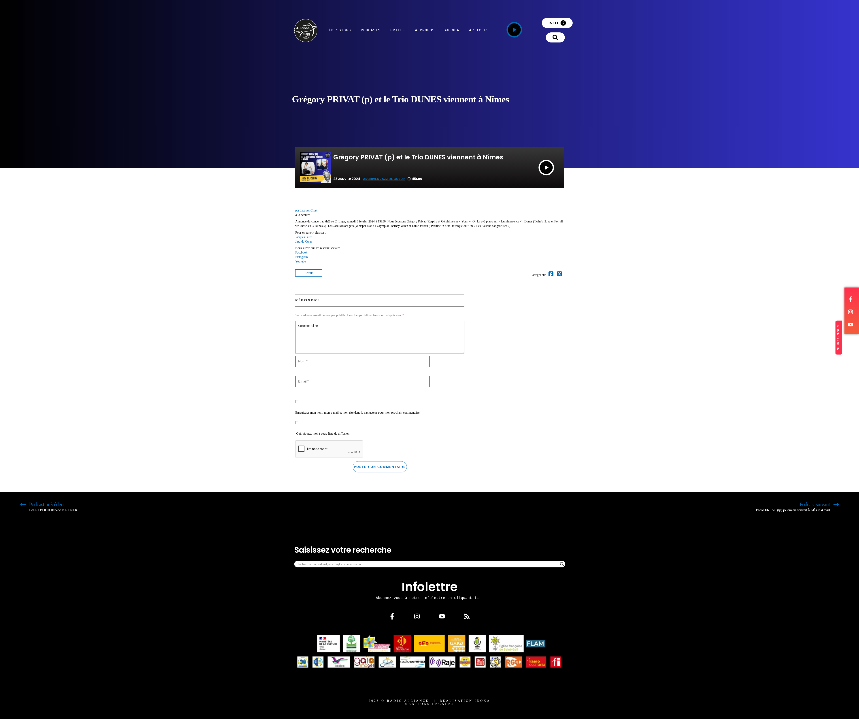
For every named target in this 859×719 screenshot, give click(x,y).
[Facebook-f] (392, 616)
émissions (340, 30)
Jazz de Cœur (303, 241)
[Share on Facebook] (551, 275)
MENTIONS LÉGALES (429, 704)
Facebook (301, 252)
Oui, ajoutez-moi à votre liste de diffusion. (322, 433)
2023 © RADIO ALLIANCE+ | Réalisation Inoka (429, 700)
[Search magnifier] (562, 564)
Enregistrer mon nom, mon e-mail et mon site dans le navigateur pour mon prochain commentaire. (357, 412)
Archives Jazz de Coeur (384, 179)
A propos (425, 30)
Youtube (300, 261)
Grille (397, 30)
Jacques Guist (303, 237)
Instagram (301, 257)
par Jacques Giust (306, 210)
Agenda (451, 30)
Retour (308, 273)
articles (479, 30)
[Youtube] (442, 616)
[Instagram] (417, 616)
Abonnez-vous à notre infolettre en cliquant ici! (429, 598)
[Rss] (467, 616)
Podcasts (371, 30)
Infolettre (430, 586)
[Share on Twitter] (559, 275)
